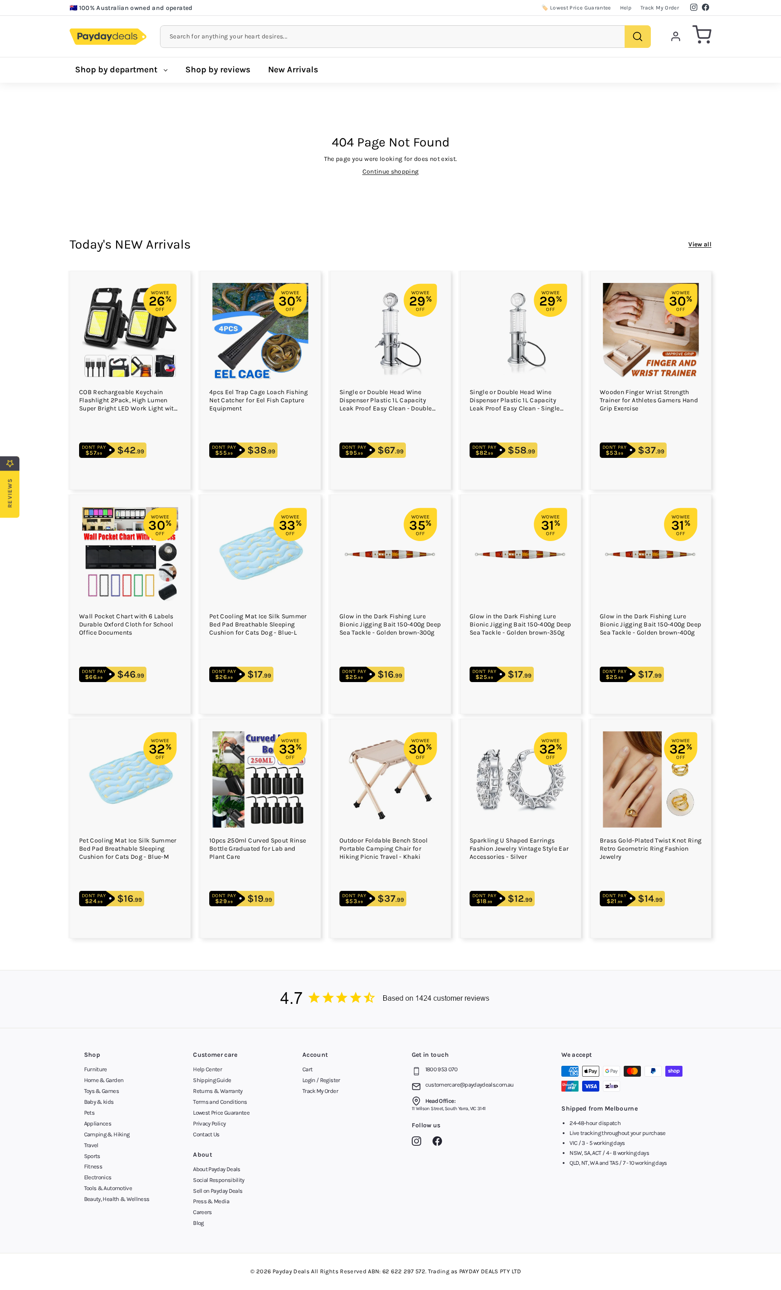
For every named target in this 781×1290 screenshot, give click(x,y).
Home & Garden (104, 1080)
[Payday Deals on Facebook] (440, 1142)
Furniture (95, 1069)
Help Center (207, 1069)
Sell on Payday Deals (217, 1190)
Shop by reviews (217, 70)
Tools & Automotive (108, 1188)
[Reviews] (390, 999)
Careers (202, 1212)
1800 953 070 (441, 1069)
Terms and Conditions (220, 1101)
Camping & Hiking (107, 1134)
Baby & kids (99, 1101)
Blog (198, 1222)
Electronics (98, 1177)
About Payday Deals (216, 1169)
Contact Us (206, 1134)
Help (625, 8)
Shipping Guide (212, 1080)
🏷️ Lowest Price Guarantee (576, 8)
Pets (89, 1112)
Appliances (98, 1123)
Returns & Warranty (217, 1091)
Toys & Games (101, 1091)
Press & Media (211, 1201)
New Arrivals (293, 70)
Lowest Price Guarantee (221, 1112)
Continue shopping (390, 171)
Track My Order (659, 8)
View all (699, 244)
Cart (307, 1069)
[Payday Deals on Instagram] (419, 1142)
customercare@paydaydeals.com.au (469, 1084)
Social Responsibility (218, 1180)
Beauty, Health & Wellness (117, 1199)
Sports (92, 1156)
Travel (91, 1145)
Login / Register (321, 1080)
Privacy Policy (209, 1123)
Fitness (93, 1166)
